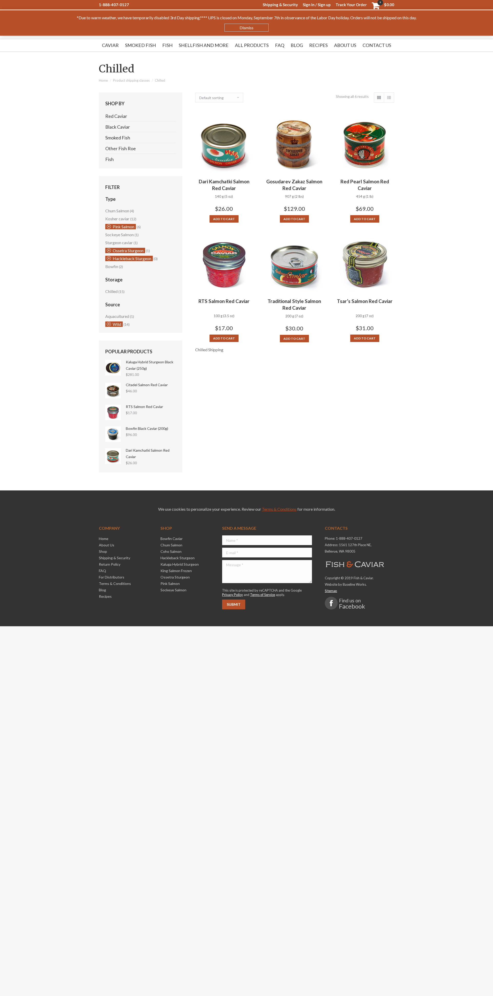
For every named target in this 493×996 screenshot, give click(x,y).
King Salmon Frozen (176, 570)
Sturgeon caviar (119, 242)
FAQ (102, 570)
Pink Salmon (123, 226)
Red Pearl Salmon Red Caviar (364, 184)
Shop (103, 551)
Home (103, 80)
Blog (102, 590)
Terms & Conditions (279, 509)
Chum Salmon (117, 210)
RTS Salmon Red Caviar (224, 301)
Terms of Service (262, 595)
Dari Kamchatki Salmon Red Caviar (224, 184)
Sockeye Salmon (119, 234)
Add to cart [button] (224, 219)
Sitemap (331, 591)
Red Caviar (116, 116)
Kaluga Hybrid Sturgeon (179, 564)
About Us (106, 545)
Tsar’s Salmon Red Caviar (365, 301)
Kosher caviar (117, 218)
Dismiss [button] (246, 27)
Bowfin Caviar (171, 538)
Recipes (105, 596)
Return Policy (109, 564)
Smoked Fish (117, 137)
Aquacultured (117, 316)
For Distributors (111, 577)
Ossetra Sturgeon (128, 250)
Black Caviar (117, 127)
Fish (109, 159)
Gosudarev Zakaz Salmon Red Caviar (294, 184)
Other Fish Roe (120, 148)
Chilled (111, 291)
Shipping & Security (114, 558)
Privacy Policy (232, 595)
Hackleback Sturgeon (132, 258)
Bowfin (111, 266)
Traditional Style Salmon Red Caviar (294, 304)
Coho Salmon (171, 551)
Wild (117, 324)
